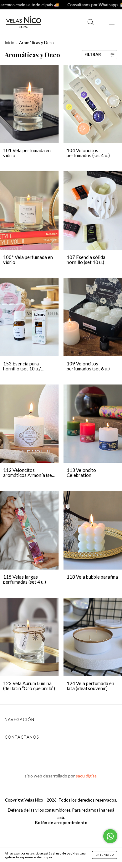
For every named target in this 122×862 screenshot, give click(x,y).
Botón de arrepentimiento (61, 822)
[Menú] (112, 22)
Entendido (104, 854)
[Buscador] (90, 22)
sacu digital (87, 775)
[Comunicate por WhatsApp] (110, 836)
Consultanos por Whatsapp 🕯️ (83, 4)
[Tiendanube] (61, 835)
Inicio (9, 42)
